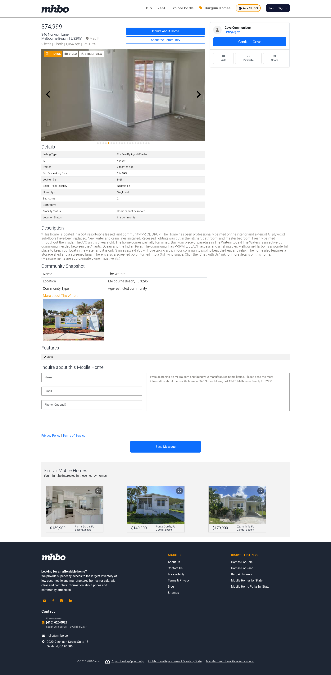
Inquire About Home (165, 31)
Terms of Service (74, 435)
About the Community (165, 40)
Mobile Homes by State (246, 580)
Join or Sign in (278, 8)
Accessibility (176, 574)
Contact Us (175, 568)
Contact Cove (249, 41)
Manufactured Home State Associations (230, 661)
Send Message (165, 447)
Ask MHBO (250, 8)
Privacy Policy (50, 435)
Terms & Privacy (179, 580)
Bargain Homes (241, 574)
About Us (174, 562)
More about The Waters (60, 296)
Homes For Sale (241, 562)
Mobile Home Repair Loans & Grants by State (175, 661)
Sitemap (173, 593)
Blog (171, 586)
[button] (70, 54)
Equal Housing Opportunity (127, 661)
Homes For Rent (242, 568)
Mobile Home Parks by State (250, 586)
